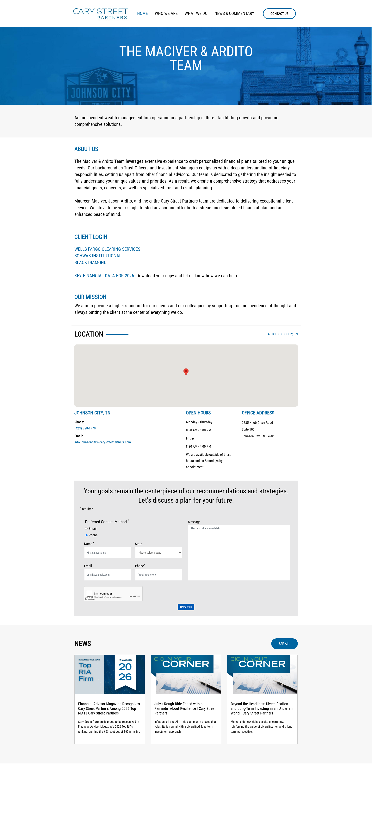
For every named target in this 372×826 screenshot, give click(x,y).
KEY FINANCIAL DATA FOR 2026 (104, 275)
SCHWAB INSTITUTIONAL (97, 255)
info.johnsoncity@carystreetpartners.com (102, 442)
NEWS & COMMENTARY (234, 13)
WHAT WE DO (196, 13)
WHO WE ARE (166, 13)
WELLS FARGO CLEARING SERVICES (107, 249)
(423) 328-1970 (85, 428)
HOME (142, 13)
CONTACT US (279, 14)
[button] (186, 372)
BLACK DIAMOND (90, 262)
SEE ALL (284, 644)
